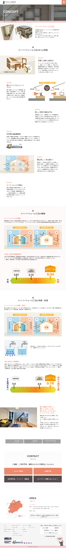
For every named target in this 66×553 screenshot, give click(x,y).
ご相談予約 (47, 471)
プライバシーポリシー (31, 527)
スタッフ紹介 (25, 531)
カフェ (24, 527)
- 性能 (13, 529)
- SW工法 (13, 531)
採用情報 (29, 525)
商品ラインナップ (7, 531)
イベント (5, 527)
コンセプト (8, 21)
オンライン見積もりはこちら (50, 532)
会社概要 (24, 529)
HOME (4, 21)
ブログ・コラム (25, 525)
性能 (12, 21)
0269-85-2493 (51, 536)
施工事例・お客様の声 (7, 529)
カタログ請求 (18, 471)
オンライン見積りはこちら (47, 479)
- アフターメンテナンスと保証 (17, 535)
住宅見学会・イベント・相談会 (18, 479)
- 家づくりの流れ (14, 527)
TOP (59, 541)
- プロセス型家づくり (15, 533)
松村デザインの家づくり (16, 525)
